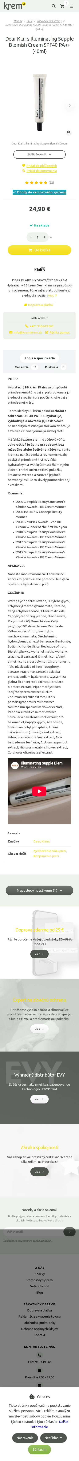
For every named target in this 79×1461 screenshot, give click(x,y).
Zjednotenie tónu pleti (49, 851)
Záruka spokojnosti (39, 1147)
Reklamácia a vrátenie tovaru (39, 1316)
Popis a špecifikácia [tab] (39, 358)
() (51, 182)
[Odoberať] (69, 1232)
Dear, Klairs (41, 841)
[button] (70, 105)
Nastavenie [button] (25, 1438)
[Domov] (14, 6)
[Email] (39, 1385)
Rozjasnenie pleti (46, 856)
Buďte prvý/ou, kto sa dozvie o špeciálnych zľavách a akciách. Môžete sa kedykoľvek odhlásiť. (39, 1218)
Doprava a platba (40, 305)
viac (51, 295)
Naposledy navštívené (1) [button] (37, 890)
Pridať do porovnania (42, 170)
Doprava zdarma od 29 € (39, 929)
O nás (39, 1267)
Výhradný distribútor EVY (39, 1074)
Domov (18, 21)
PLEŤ (29, 21)
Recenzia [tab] (25, 367)
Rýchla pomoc (60, 332)
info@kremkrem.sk (28, 332)
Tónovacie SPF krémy (49, 21)
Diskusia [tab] (54, 367)
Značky (40, 1274)
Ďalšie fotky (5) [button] (37, 154)
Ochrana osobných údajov (39, 1329)
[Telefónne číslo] (39, 1355)
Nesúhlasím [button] (53, 1438)
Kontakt (40, 1335)
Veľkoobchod (39, 1286)
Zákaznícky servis (39, 1304)
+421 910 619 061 (42, 326)
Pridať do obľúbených (41, 165)
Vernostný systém (40, 1280)
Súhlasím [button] (40, 1449)
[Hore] (45, 237)
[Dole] (30, 237)
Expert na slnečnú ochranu (39, 1000)
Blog (39, 1292)
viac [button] (37, 953)
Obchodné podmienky (39, 1323)
